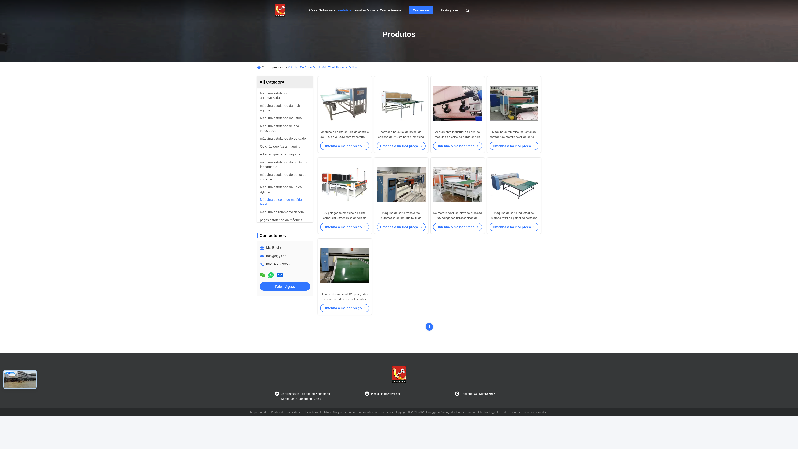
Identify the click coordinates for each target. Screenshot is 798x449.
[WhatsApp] (271, 275)
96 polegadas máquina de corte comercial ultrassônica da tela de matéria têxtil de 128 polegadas (344, 217)
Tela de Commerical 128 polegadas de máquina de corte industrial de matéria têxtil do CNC (344, 299)
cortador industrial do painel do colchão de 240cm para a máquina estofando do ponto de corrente (401, 136)
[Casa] (280, 10)
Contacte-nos (390, 10)
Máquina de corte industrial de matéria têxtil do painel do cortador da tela (514, 217)
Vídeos (372, 10)
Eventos (359, 10)
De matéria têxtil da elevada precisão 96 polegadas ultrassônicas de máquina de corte (457, 217)
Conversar (421, 10)
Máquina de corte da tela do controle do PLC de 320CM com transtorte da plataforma (344, 136)
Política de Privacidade (286, 412)
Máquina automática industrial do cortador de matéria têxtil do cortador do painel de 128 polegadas (514, 136)
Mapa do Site (259, 412)
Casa (313, 10)
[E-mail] (280, 275)
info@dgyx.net (276, 256)
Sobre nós (327, 10)
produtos (344, 10)
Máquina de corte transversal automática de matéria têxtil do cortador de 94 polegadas (401, 217)
